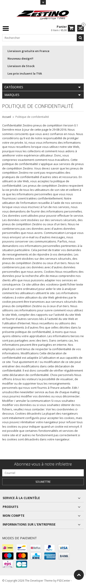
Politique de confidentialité (32, 117)
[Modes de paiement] (7, 547)
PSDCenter (63, 580)
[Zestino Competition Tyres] (43, 14)
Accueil (6, 117)
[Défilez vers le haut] (79, 575)
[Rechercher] (80, 37)
